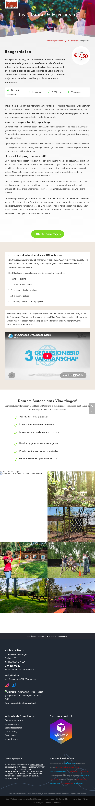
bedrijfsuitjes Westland (56, 763)
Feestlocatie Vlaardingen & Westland (67, 767)
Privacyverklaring (73, 799)
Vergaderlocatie (12, 724)
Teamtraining (54, 779)
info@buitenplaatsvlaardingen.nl (19, 669)
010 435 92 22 (12, 665)
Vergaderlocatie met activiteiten (78, 771)
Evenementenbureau (53, 803)
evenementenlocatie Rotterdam (58, 771)
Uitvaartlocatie (11, 739)
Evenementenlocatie (14, 720)
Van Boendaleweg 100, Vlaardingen (20, 679)
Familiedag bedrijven (67, 783)
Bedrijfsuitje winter (69, 763)
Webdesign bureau (18, 799)
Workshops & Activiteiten (68, 41)
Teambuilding (11, 731)
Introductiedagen (79, 783)
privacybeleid (45, 794)
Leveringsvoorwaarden (44, 799)
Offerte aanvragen (47, 234)
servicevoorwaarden (60, 794)
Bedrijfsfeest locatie (13, 728)
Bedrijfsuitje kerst (81, 779)
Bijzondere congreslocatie (71, 775)
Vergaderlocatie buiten (56, 775)
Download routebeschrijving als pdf (20, 703)
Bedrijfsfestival (85, 775)
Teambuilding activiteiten (67, 779)
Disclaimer (60, 799)
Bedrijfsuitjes (52, 41)
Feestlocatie (10, 735)
